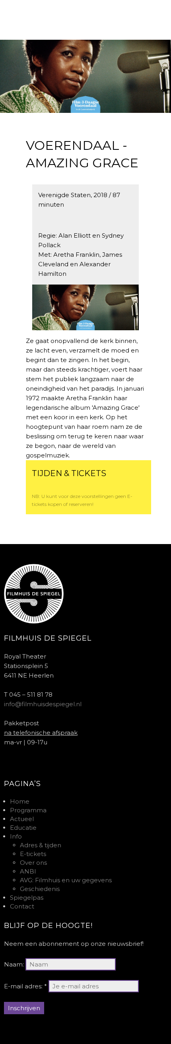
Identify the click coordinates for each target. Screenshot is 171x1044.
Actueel (22, 819)
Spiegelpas (26, 897)
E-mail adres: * (25, 986)
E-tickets (33, 854)
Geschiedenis (40, 889)
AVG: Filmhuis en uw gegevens (66, 880)
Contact (22, 906)
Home (19, 801)
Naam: (14, 964)
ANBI (28, 871)
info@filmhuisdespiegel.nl (43, 704)
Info (16, 836)
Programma (28, 810)
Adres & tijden (40, 845)
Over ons (33, 862)
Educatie (23, 827)
